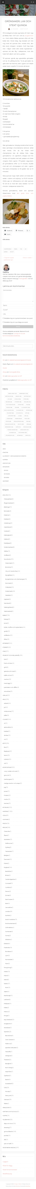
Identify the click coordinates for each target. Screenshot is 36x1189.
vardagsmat (24, 429)
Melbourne (8, 843)
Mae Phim (8, 1071)
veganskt (12, 432)
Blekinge (7, 507)
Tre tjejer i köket (18, 9)
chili (10, 399)
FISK (4, 651)
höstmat (29, 410)
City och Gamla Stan (11, 571)
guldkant (19, 410)
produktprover (19, 421)
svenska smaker (12, 429)
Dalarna (6, 515)
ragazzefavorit (10, 424)
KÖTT (4, 743)
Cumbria (8, 887)
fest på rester (10, 404)
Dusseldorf (8, 1083)
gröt (5, 667)
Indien (6, 971)
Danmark (7, 859)
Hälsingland (7, 535)
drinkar (6, 735)
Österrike (7, 831)
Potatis (6, 795)
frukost (9, 407)
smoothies (7, 691)
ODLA (4, 815)
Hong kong (7, 967)
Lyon (6, 955)
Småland (6, 555)
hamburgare (8, 779)
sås (5, 1139)
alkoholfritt (7, 727)
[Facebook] (31, 2)
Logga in (5, 1161)
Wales (6, 1103)
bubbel (6, 731)
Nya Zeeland (8, 1019)
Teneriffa (8, 1051)
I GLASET (5, 719)
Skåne (6, 551)
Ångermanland (8, 503)
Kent (6, 903)
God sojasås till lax (14, 372)
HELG (4, 699)
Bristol (7, 875)
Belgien (6, 855)
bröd (5, 623)
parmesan (18, 418)
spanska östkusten (11, 1047)
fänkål (15, 249)
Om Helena (7, 474)
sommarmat (9, 427)
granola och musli (9, 671)
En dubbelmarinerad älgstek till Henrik (19, 360)
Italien (6, 983)
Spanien (6, 1031)
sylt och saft (7, 1143)
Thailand (6, 1059)
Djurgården (8, 575)
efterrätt (18, 401)
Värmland (7, 603)
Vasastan (8, 595)
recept (12, 251)
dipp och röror (8, 1123)
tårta (5, 639)
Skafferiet (6, 481)
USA (5, 1087)
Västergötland (8, 607)
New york (8, 1095)
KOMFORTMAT (7, 767)
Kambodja (7, 995)
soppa (18, 427)
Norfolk (7, 915)
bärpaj (6, 619)
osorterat (5, 819)
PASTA (5, 823)
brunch (18, 396)
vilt (5, 763)
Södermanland (8, 547)
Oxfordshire (9, 927)
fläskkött (6, 751)
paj (5, 787)
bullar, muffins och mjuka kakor (13, 627)
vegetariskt (22, 432)
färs (17, 407)
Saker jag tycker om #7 (15, 376)
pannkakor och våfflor (10, 687)
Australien (7, 839)
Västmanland (8, 611)
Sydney (7, 847)
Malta (5, 1007)
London (9, 418)
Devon (7, 891)
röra (29, 424)
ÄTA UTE (5, 495)
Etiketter (5, 452)
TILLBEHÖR (6, 1119)
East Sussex (8, 899)
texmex (6, 803)
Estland (6, 943)
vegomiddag (10, 435)
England (27, 401)
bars (5, 659)
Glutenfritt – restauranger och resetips (14, 456)
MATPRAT (5, 811)
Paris (6, 963)
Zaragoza (8, 1055)
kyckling (19, 413)
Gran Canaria (9, 1039)
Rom (6, 987)
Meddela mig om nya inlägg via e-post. (16, 322)
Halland (6, 539)
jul (4, 707)
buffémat (27, 396)
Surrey (7, 935)
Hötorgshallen (23, 278)
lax (25, 249)
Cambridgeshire (10, 879)
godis (5, 631)
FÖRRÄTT (5, 647)
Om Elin (6, 470)
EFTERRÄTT (6, 643)
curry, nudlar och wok (10, 771)
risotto (6, 799)
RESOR (5, 827)
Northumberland (10, 923)
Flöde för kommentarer (10, 1170)
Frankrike (7, 947)
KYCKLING (6, 807)
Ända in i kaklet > (27, 257)
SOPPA (5, 1115)
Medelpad (7, 543)
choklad (17, 399)
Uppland (6, 599)
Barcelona (8, 1035)
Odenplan (8, 587)
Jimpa (4, 372)
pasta (26, 418)
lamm (5, 755)
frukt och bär (8, 663)
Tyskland (6, 1075)
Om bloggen (6, 466)
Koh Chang (8, 1067)
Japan (6, 991)
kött (27, 413)
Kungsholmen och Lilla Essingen (15, 579)
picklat (6, 1135)
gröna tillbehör (8, 1131)
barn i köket (12, 393)
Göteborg (7, 523)
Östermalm (8, 563)
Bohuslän (7, 511)
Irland (5, 975)
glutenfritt (25, 407)
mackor (6, 679)
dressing (9, 401)
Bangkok (8, 1063)
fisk (21, 249)
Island (6, 979)
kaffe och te (7, 675)
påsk (28, 421)
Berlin (7, 1079)
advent (6, 703)
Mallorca (8, 1043)
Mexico (6, 1011)
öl (4, 723)
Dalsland (6, 519)
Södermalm (9, 591)
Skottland (7, 1027)
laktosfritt (11, 415)
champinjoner (7, 249)
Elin (4, 360)
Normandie (8, 959)
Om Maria (6, 477)
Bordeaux (8, 951)
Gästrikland (7, 527)
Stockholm (27, 427)
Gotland (6, 531)
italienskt (10, 413)
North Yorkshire (10, 919)
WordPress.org (7, 1174)
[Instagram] (33, 2)
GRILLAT (5, 695)
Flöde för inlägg (7, 1165)
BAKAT (5, 615)
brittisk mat (9, 396)
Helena (15, 29)
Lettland (6, 999)
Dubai (6, 863)
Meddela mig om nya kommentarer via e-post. (18, 318)
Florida (7, 1091)
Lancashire (8, 907)
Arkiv (4, 449)
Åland (6, 835)
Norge (6, 1015)
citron (25, 399)
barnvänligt (23, 393)
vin (5, 739)
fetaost (21, 404)
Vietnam (20, 435)
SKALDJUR (6, 1107)
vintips (27, 435)
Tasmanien (8, 851)
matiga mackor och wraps (12, 783)
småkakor (7, 635)
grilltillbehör (9, 410)
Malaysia (6, 1003)
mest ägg (7, 683)
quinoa (6, 251)
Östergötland (8, 499)
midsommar (7, 711)
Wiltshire (8, 939)
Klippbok (5, 459)
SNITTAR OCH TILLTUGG (10, 1111)
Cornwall (8, 883)
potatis (8, 421)
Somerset (8, 931)
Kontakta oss (6, 463)
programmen (29, 35)
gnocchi (6, 775)
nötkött (6, 759)
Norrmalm (8, 583)
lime (26, 415)
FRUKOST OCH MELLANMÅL (11, 655)
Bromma (8, 567)
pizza (5, 791)
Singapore (7, 1023)
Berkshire (8, 871)
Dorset (7, 895)
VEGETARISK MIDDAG (9, 1147)
